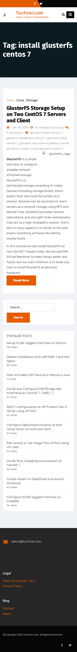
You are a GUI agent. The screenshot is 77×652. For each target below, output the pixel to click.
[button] (63, 15)
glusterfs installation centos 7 (26, 138)
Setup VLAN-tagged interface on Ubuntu (36, 343)
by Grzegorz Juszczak (49, 127)
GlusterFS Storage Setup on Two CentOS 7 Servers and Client (36, 114)
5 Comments (15, 132)
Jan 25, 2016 (19, 127)
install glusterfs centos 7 (47, 148)
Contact (8, 608)
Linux (20, 100)
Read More (21, 280)
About (7, 614)
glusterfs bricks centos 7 (46, 132)
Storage (31, 100)
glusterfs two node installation (39, 143)
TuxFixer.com (29, 13)
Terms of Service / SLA (19, 581)
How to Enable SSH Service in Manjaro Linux (38, 375)
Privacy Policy (12, 586)
